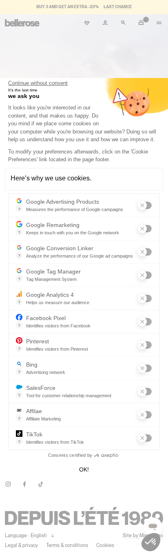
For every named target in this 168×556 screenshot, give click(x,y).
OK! (84, 469)
